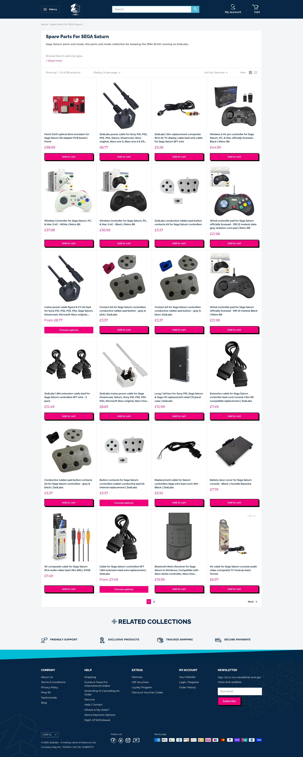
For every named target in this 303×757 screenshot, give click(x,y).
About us (47, 677)
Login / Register (189, 682)
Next (251, 601)
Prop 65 (46, 692)
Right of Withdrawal (97, 720)
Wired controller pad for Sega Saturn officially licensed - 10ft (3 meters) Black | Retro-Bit (234, 311)
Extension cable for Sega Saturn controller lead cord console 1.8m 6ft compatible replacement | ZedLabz (232, 397)
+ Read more (54, 60)
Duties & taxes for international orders (97, 684)
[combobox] (152, 9)
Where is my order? (97, 709)
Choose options (68, 329)
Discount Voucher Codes (147, 692)
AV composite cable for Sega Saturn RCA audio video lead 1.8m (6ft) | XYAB (67, 568)
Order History (187, 687)
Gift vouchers (140, 682)
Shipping (90, 677)
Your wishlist (187, 677)
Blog (44, 702)
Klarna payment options (99, 714)
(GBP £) (47, 734)
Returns (89, 699)
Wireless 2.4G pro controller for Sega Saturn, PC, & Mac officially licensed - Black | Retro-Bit (232, 138)
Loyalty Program (142, 687)
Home (44, 24)
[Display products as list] (255, 72)
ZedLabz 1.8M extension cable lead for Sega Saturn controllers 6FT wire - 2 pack (67, 397)
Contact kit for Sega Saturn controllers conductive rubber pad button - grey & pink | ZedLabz (123, 311)
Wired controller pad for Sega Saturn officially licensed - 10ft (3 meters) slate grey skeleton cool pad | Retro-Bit (233, 224)
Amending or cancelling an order (102, 692)
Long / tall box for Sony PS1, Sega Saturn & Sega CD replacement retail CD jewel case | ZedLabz (179, 397)
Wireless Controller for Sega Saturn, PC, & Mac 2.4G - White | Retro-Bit (68, 222)
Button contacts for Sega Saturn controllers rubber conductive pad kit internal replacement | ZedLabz (122, 483)
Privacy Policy (49, 687)
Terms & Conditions (53, 682)
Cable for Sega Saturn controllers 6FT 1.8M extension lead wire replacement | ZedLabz (123, 570)
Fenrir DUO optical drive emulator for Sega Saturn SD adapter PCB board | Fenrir (66, 138)
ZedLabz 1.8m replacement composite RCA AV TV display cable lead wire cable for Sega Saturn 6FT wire (178, 138)
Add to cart (68, 156)
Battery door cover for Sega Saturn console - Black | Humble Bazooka (231, 481)
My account (233, 12)
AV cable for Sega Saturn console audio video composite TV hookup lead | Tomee (233, 570)
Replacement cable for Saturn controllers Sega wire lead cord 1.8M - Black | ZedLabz (177, 483)
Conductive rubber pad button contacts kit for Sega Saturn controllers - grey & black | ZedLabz (68, 483)
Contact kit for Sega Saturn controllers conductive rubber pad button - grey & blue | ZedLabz (178, 311)
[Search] (195, 9)
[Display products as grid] (250, 72)
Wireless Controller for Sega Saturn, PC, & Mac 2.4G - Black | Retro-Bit (123, 222)
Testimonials (49, 697)
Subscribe (229, 701)
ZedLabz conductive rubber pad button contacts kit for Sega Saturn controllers (178, 222)
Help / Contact (93, 704)
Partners (137, 677)
